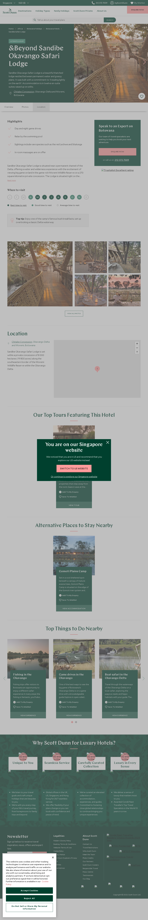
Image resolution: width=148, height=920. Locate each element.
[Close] (53, 857)
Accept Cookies (29, 890)
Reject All (29, 898)
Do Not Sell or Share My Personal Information (29, 907)
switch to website (74, 468)
